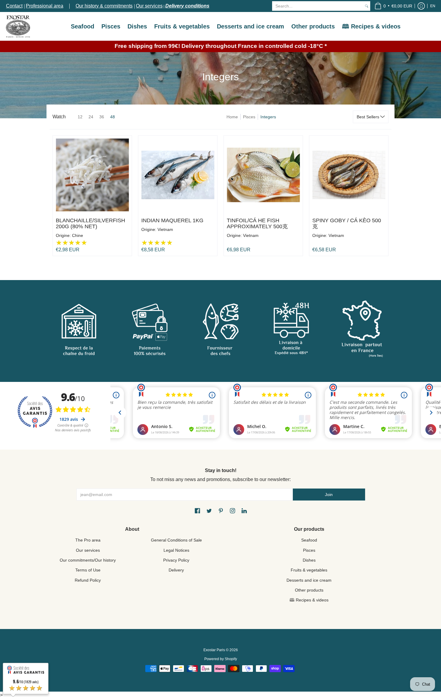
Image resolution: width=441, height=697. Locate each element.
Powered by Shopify (220, 659)
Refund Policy (88, 580)
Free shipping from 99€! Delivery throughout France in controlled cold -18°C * (221, 46)
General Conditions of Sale (176, 540)
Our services (149, 5)
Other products (309, 590)
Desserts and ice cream (309, 580)
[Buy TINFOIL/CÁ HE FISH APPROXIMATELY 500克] (263, 175)
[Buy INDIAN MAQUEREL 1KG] (177, 175)
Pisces (249, 116)
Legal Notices (176, 550)
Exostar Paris (214, 650)
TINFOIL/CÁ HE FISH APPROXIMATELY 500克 (257, 223)
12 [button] (80, 116)
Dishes (309, 560)
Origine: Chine (69, 235)
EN (432, 6)
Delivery (176, 570)
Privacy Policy (176, 560)
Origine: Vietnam (157, 229)
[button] (393, 6)
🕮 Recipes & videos (309, 600)
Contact (14, 5)
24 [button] (90, 116)
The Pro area (87, 540)
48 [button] (112, 116)
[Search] (366, 6)
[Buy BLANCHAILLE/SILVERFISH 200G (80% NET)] (92, 175)
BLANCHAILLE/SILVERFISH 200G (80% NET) (90, 223)
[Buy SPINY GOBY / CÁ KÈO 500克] (348, 175)
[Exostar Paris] (18, 26)
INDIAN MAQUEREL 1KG (172, 220)
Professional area (44, 5)
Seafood (309, 540)
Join (329, 494)
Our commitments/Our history (88, 560)
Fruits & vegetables (309, 570)
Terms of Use (87, 570)
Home (232, 116)
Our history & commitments (104, 5)
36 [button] (101, 116)
